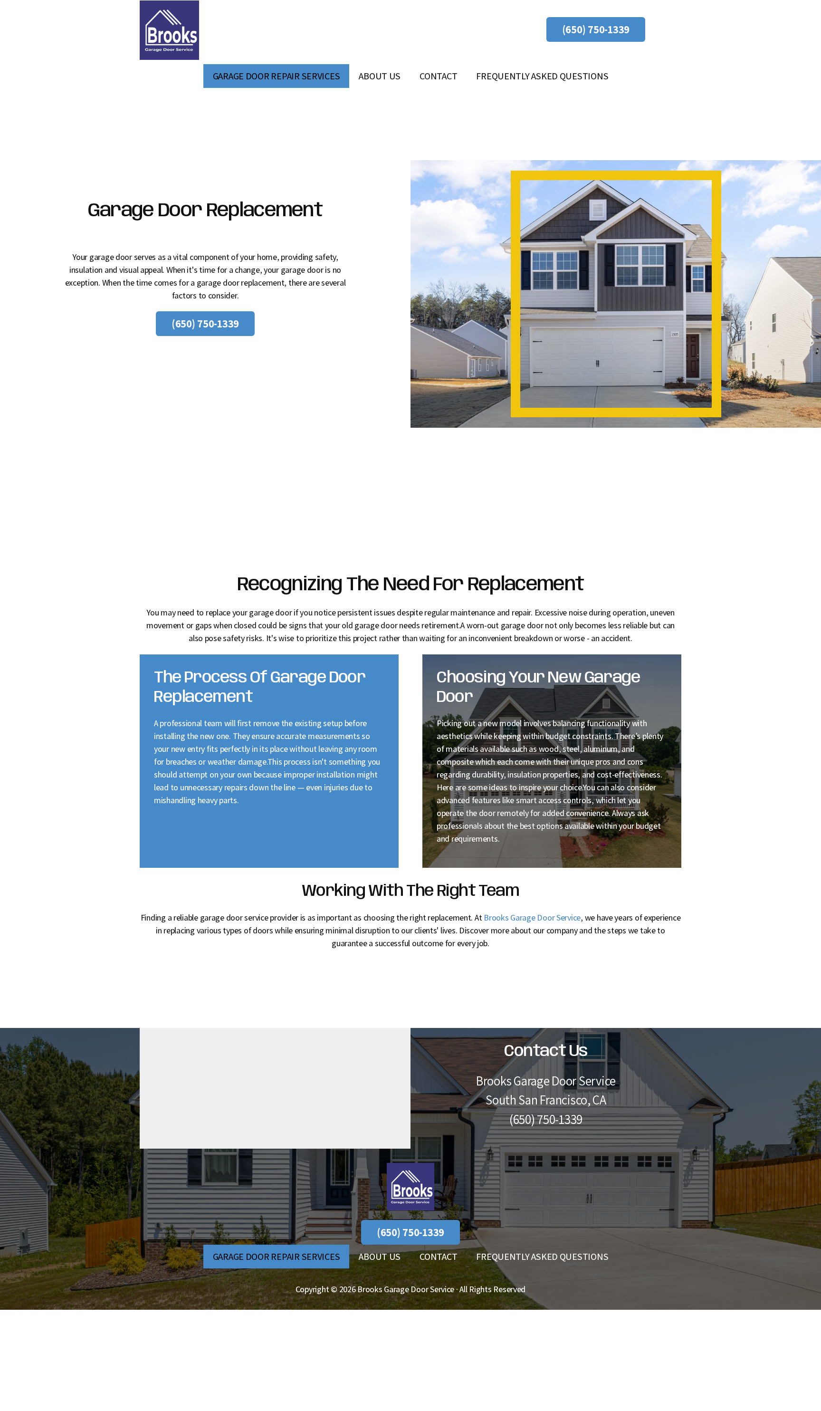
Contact (438, 76)
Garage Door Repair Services (276, 76)
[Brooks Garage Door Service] (169, 30)
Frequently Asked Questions (542, 76)
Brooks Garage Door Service (532, 917)
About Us (380, 76)
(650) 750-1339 (596, 29)
